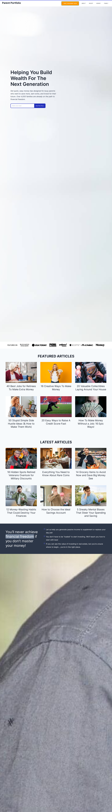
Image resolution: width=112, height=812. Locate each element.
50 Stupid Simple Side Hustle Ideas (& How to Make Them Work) (21, 423)
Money (98, 3)
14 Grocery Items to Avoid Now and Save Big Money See (91, 475)
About (84, 3)
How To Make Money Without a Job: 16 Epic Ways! (91, 423)
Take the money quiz (70, 3)
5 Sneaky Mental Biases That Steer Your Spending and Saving (91, 512)
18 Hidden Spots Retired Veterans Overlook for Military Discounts (21, 475)
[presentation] (21, 372)
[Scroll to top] (107, 805)
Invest (91, 3)
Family (106, 3)
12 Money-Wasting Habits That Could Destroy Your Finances (21, 512)
